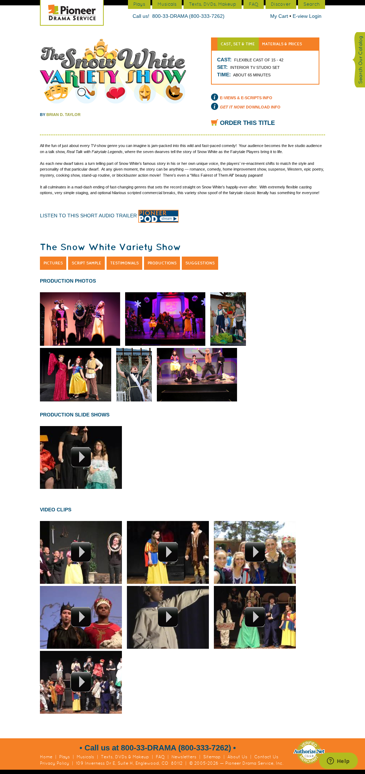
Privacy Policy (54, 763)
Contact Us (266, 756)
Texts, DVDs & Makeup (125, 756)
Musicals (85, 756)
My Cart (279, 16)
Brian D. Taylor (63, 114)
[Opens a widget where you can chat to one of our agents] (338, 761)
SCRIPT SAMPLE (86, 263)
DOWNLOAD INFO (250, 107)
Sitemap (212, 756)
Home (46, 756)
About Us (237, 756)
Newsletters (183, 756)
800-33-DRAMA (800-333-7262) (188, 16)
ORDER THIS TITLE (247, 123)
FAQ (160, 756)
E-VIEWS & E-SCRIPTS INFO (246, 98)
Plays (64, 756)
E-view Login (307, 16)
